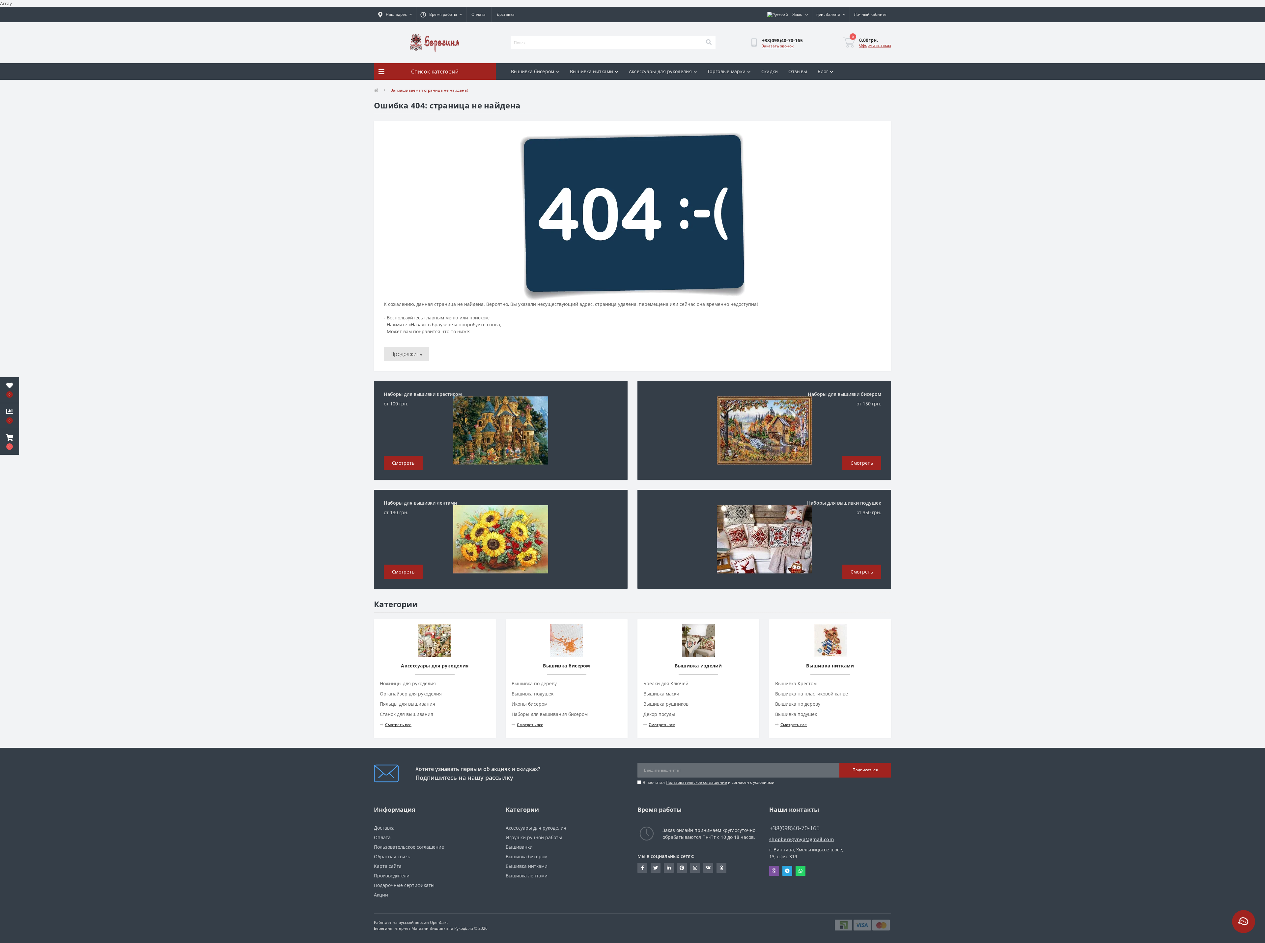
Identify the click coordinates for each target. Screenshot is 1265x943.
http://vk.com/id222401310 (708, 868)
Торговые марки (726, 71)
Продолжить (406, 354)
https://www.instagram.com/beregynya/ (695, 868)
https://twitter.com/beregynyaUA (656, 868)
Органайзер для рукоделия (411, 694)
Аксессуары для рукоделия (660, 71)
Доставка (506, 14)
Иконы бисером (530, 704)
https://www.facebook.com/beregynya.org (642, 868)
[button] (9, 442)
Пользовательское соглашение (696, 782)
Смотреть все (398, 724)
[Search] (709, 42)
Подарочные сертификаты (404, 885)
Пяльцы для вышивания (407, 704)
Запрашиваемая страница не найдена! (429, 90)
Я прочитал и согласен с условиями (708, 782)
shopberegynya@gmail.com (801, 839)
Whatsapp (800, 871)
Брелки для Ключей (666, 683)
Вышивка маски (661, 694)
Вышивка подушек (532, 694)
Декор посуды (659, 714)
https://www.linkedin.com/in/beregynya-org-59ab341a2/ (669, 868)
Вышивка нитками (591, 71)
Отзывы (797, 71)
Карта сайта (388, 866)
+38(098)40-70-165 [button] (795, 828)
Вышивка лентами (527, 875)
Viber (774, 871)
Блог (823, 71)
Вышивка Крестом (796, 683)
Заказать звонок (778, 46)
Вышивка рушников (666, 704)
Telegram (787, 871)
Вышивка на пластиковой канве (811, 694)
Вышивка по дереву (534, 683)
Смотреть (403, 463)
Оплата (478, 14)
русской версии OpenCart (423, 922)
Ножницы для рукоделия (408, 683)
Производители (391, 875)
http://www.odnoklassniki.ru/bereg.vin (721, 868)
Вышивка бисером (532, 71)
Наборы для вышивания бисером (550, 714)
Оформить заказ (875, 45)
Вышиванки (519, 847)
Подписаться (865, 770)
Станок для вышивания (406, 714)
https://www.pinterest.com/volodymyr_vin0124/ (682, 868)
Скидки (769, 71)
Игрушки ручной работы (534, 837)
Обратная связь (392, 856)
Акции (381, 895)
